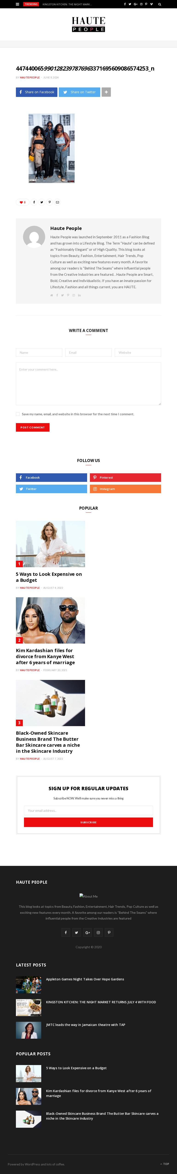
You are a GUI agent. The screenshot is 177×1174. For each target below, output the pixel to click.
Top (165, 1164)
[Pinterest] (12, 154)
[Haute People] (88, 24)
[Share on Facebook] (12, 131)
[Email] (12, 178)
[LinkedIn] (12, 166)
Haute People (30, 77)
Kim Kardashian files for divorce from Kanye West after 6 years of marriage (45, 656)
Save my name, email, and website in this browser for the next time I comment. (78, 414)
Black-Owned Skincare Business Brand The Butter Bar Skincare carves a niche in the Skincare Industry (48, 742)
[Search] (159, 4)
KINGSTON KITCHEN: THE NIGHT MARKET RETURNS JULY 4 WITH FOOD (69, 4)
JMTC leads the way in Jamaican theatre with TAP (85, 1024)
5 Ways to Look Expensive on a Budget (49, 577)
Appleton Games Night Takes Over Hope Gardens (85, 979)
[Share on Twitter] (12, 142)
